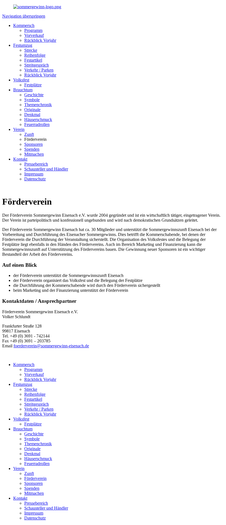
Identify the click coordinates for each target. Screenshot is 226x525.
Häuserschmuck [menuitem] (38, 119)
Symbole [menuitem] (32, 99)
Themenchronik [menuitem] (38, 104)
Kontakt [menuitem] (20, 159)
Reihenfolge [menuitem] (34, 55)
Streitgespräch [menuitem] (36, 65)
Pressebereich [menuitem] (36, 164)
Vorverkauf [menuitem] (34, 35)
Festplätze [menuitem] (33, 85)
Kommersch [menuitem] (23, 25)
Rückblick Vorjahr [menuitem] (40, 40)
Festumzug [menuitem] (22, 45)
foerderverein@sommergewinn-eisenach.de (51, 345)
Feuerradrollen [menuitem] (37, 124)
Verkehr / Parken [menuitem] (38, 70)
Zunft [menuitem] (29, 134)
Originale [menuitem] (32, 109)
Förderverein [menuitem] (35, 139)
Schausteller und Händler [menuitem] (46, 169)
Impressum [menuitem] (33, 174)
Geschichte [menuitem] (34, 94)
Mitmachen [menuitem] (34, 154)
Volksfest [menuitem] (21, 80)
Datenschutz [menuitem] (35, 179)
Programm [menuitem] (33, 30)
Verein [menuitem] (19, 129)
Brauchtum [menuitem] (23, 89)
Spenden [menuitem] (31, 149)
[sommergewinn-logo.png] (37, 6)
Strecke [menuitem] (30, 50)
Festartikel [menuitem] (33, 60)
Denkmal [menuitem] (32, 114)
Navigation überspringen (23, 16)
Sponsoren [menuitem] (33, 144)
